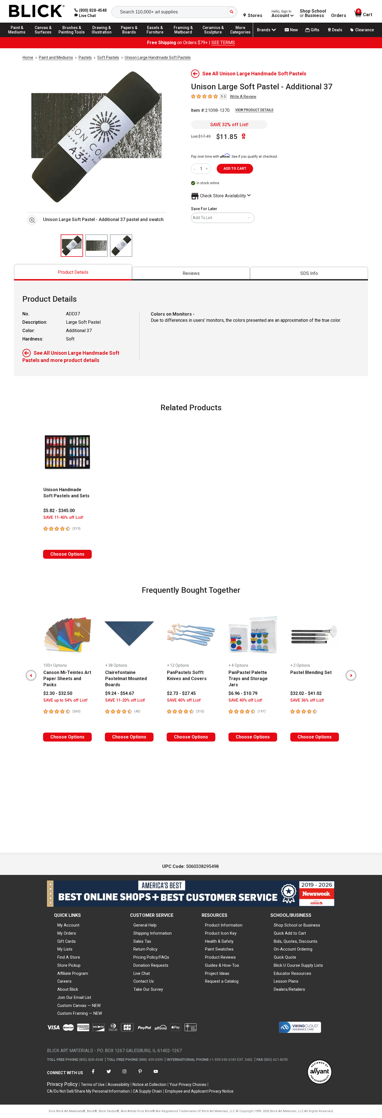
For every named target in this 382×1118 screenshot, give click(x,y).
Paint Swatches (219, 949)
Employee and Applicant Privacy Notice (199, 1091)
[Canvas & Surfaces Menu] (44, 37)
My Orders (66, 933)
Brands (263, 30)
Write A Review (243, 96)
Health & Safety (219, 941)
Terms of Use (93, 1084)
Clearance (364, 30)
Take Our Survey (148, 989)
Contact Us (143, 981)
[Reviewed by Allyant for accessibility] (319, 1072)
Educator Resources (292, 973)
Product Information (223, 925)
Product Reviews (220, 957)
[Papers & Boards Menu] (132, 37)
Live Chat (141, 973)
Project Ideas (217, 973)
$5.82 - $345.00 (59, 510)
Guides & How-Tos (222, 965)
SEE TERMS (223, 42)
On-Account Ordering (293, 949)
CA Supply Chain (147, 1091)
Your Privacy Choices (187, 1084)
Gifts (315, 30)
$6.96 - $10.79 (242, 693)
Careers (64, 981)
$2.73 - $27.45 (181, 693)
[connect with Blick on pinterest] (140, 1075)
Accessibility (118, 1084)
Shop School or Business (297, 925)
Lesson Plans (286, 981)
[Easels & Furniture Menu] (157, 37)
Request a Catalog (222, 981)
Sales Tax (142, 941)
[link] (85, 15)
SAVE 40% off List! (184, 700)
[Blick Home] (37, 11)
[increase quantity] (207, 168)
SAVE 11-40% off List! (63, 517)
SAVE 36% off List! (307, 700)
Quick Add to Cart (290, 933)
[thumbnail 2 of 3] (96, 245)
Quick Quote (285, 957)
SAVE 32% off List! (229, 124)
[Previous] (31, 675)
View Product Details (254, 110)
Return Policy (145, 949)
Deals (337, 30)
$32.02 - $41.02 (306, 693)
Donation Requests (150, 965)
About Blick (67, 989)
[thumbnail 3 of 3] (121, 245)
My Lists (64, 949)
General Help (145, 925)
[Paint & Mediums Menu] (20, 37)
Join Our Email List (74, 997)
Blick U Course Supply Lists (298, 965)
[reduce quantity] (195, 168)
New (294, 30)
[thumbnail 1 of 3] (72, 245)
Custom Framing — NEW (79, 1013)
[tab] (73, 272)
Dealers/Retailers (289, 989)
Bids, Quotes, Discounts (295, 941)
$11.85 (226, 137)
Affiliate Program (72, 973)
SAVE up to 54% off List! (65, 700)
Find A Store (68, 957)
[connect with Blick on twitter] (108, 1075)
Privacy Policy (62, 1084)
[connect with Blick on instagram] (124, 1075)
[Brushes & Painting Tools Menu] (72, 37)
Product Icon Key (221, 933)
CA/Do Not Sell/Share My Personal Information (88, 1091)
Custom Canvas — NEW (79, 1005)
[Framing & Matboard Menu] (183, 37)
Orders (338, 15)
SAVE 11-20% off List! (125, 700)
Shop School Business (313, 13)
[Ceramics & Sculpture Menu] (213, 37)
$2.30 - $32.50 (57, 693)
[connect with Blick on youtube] (155, 1075)
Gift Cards (66, 941)
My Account (68, 925)
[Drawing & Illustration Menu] (102, 37)
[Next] (351, 675)
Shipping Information (152, 933)
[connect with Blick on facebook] (93, 1075)
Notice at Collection (149, 1084)
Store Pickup (69, 965)
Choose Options (67, 554)
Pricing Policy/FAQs (151, 957)
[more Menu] (240, 37)
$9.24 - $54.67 (119, 693)
